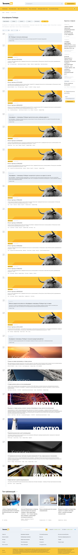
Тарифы (59, 539)
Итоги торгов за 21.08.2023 (15, 163)
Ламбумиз (24, 168)
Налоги (17, 26)
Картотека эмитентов (22, 8)
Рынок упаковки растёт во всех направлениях (48, 509)
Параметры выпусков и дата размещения (19, 433)
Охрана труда (61, 542)
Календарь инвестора (43, 8)
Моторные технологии (18, 461)
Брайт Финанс (10, 483)
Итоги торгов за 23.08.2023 (15, 140)
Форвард (13, 461)
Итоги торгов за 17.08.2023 (15, 200)
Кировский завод (15, 437)
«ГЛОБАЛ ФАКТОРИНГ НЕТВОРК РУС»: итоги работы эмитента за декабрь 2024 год (70, 45)
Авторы (14, 21)
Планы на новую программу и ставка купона (20, 361)
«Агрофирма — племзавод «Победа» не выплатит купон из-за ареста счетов (30, 175)
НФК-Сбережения (5, 26)
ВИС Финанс (31, 227)
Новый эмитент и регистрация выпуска (18, 480)
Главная (3, 12)
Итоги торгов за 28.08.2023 (15, 105)
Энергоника (15, 204)
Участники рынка (12, 8)
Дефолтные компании (25, 539)
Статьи (29, 21)
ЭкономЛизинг (12, 227)
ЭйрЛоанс (34, 273)
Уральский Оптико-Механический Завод (16, 168)
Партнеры (42, 539)
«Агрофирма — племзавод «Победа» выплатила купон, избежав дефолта (29, 117)
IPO (64, 36)
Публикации (4, 8)
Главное (20, 437)
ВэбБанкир (24, 250)
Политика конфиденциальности (64, 536)
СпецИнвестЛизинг (28, 204)
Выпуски (41, 536)
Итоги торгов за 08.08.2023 (15, 291)
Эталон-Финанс (29, 250)
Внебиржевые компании (26, 536)
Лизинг (20, 26)
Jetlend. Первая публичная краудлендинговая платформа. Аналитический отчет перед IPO (69, 30)
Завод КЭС (23, 145)
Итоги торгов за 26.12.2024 (68, 84)
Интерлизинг (36, 168)
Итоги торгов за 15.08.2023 (15, 245)
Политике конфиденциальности (63, 553)
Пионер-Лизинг (10, 145)
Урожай (11, 204)
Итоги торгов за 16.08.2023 (15, 223)
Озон (34, 227)
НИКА (26, 331)
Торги (14, 145)
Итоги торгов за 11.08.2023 (15, 268)
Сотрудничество (43, 544)
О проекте (42, 542)
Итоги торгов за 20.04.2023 (15, 327)
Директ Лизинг (12, 26)
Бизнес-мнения (6, 21)
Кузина (17, 145)
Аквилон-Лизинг (22, 331)
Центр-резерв (12, 273)
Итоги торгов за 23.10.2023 (15, 82)
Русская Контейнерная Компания (44, 250)
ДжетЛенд (67, 36)
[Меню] (75, 9)
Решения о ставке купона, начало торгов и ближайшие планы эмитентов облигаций (31, 408)
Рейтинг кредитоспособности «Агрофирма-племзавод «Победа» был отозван (30, 303)
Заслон (29, 331)
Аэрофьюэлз (30, 437)
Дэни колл (9, 461)
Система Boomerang (53, 8)
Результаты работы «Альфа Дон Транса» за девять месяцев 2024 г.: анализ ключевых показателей (67, 511)
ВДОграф (20, 145)
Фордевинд (31, 273)
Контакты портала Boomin (63, 534)
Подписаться (70, 101)
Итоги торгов (37, 21)
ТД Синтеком (26, 273)
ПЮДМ (23, 461)
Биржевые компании (25, 534)
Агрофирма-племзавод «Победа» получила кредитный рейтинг (26, 339)
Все (44, 21)
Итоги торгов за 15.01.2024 (15, 59)
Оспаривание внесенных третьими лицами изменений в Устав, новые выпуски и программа (32, 456)
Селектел (33, 145)
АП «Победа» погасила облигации (18, 37)
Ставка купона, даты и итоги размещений (19, 384)
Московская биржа (26, 26)
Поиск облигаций (32, 8)
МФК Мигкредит (10, 437)
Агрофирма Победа (11, 40)
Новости (21, 21)
